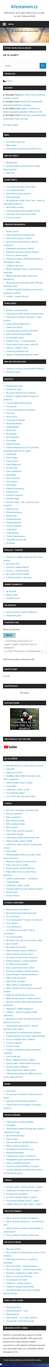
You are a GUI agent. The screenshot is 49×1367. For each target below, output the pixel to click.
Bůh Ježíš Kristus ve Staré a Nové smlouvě (24, 765)
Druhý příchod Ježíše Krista (18, 324)
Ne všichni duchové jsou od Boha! (21, 393)
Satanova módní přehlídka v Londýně (22, 1166)
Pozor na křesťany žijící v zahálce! (20, 1039)
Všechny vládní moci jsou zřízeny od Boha (24, 889)
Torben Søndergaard (15, 536)
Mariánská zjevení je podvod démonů (22, 252)
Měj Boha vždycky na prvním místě (21, 861)
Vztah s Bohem (12, 895)
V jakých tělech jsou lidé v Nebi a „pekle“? (24, 1204)
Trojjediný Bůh (12, 882)
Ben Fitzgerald (12, 437)
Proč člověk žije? (13, 1056)
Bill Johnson (11, 434)
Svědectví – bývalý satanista (18, 1283)
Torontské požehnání (15, 420)
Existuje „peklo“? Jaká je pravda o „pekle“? (25, 1187)
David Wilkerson (13, 464)
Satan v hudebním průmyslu (18, 1163)
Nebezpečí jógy (13, 197)
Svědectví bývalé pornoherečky (20, 1286)
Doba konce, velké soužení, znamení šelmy (25, 313)
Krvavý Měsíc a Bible (15, 337)
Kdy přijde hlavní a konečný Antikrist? (22, 330)
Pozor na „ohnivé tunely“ (17, 255)
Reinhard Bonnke (13, 519)
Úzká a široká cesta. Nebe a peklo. (21, 1070)
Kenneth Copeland (14, 495)
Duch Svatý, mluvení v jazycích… (20, 831)
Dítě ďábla (10, 1125)
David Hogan (12, 457)
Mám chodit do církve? (16, 978)
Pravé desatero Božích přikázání (20, 868)
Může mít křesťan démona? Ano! (20, 995)
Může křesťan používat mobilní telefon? (23, 998)
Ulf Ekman (10, 543)
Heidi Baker (11, 475)
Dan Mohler (11, 454)
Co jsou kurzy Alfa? (14, 937)
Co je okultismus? (14, 926)
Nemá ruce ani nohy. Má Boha (19, 1276)
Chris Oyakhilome (13, 471)
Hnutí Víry (10, 413)
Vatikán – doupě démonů (17, 296)
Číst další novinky (10, 125)
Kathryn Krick (12, 492)
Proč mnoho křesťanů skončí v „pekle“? (23, 1200)
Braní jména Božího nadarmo (18, 193)
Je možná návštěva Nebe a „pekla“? (22, 1197)
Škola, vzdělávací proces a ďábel (20, 1060)
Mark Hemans (12, 509)
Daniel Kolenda (13, 444)
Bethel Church (12, 231)
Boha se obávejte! (14, 813)
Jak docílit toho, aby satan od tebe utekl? (24, 940)
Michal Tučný (12, 595)
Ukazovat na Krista (14, 772)
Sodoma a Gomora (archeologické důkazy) (25, 368)
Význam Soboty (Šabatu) (17, 1066)
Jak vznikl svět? (12, 564)
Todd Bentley (12, 533)
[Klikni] (24, 729)
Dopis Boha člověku (15, 834)
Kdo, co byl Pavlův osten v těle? (20, 967)
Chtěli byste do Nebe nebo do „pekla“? (23, 1190)
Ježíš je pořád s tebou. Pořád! (19, 782)
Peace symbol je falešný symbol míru (22, 1235)
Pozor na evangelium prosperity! (20, 410)
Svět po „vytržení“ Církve (17, 348)
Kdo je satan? (12, 1139)
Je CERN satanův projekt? (17, 964)
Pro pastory (11, 406)
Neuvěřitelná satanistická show (19, 1149)
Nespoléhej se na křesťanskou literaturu (23, 1032)
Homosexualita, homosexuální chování (23, 211)
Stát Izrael (10, 1091)
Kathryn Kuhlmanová (15, 488)
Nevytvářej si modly (15, 207)
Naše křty (10, 173)
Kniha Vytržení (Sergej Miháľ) (18, 334)
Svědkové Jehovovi (14, 265)
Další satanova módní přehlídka (20, 1122)
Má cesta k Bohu (13, 1249)
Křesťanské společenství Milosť (20, 248)
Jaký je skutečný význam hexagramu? (22, 1218)
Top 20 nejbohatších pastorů (19, 403)
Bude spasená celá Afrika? (17, 909)
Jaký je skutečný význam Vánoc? (20, 954)
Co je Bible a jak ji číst (15, 142)
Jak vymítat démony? (15, 1135)
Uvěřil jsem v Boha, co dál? (18, 789)
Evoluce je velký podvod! (17, 567)
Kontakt (6, 676)
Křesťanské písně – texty (17, 1310)
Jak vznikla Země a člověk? (18, 574)
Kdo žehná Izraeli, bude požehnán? (21, 1101)
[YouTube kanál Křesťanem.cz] (10, 749)
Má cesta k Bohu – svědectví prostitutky (24, 1269)
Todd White (11, 529)
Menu (11, 24)
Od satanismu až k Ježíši (16, 1280)
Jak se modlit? (11, 54)
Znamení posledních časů (17, 351)
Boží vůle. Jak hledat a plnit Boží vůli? (22, 810)
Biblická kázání (12, 1314)
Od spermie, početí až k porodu (20, 1321)
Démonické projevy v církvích (19, 238)
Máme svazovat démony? (17, 1146)
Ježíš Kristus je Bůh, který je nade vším (22, 837)
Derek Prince (12, 468)
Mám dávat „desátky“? (16, 981)
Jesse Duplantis (13, 478)
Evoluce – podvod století (17, 570)
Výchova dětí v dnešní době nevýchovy (23, 1063)
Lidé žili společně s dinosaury (18, 577)
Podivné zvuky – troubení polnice (21, 341)
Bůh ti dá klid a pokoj (15, 820)
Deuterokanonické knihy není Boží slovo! (23, 148)
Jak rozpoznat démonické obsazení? (22, 957)
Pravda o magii (12, 1046)
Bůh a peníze (12, 827)
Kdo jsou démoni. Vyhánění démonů (22, 1142)
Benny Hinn (11, 430)
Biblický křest (12, 162)
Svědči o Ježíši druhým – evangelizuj (22, 878)
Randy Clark (11, 516)
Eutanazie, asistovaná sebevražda (21, 214)
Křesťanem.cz (24, 6)
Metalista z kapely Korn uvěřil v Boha (22, 1273)
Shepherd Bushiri (13, 522)
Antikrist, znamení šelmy (16, 310)
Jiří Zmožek (11, 591)
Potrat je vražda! (13, 217)
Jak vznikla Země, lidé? (16, 947)
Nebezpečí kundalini (15, 1152)
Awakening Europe (14, 386)
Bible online (11, 145)
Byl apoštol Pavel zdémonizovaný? (21, 913)
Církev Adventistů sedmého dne (20, 235)
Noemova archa (13, 372)
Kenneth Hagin (12, 498)
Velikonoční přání (13, 615)
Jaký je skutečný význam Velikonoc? (21, 612)
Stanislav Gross (13, 598)
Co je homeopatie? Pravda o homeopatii (24, 920)
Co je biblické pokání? (15, 190)
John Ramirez (12, 481)
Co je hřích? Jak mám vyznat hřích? (21, 187)
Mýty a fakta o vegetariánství (19, 985)
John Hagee (11, 485)
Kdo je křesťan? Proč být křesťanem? (22, 974)
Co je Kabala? (12, 923)
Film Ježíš (10, 769)
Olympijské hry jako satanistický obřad (22, 1159)
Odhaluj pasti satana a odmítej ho (21, 1156)
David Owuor (12, 461)
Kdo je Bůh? (11, 786)
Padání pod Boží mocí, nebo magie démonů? (25, 1036)
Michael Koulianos (14, 512)
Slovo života (11, 416)
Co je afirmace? (13, 916)
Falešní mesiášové (14, 327)
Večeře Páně (11, 892)
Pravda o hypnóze (14, 1043)
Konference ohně (13, 389)
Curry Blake (11, 440)
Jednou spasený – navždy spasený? (21, 961)
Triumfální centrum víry (16, 539)
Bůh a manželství (13, 817)
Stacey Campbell (13, 526)
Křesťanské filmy (13, 1307)
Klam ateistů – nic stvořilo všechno (21, 1317)
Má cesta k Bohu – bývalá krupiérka (21, 1266)
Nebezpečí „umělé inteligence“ (20, 1008)
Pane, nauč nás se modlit (17, 865)
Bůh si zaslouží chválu (15, 824)
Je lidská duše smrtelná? (17, 1194)
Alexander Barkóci (14, 423)
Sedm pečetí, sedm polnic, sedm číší (22, 344)
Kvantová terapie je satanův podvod (22, 971)
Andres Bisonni (12, 427)
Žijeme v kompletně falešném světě (22, 354)
